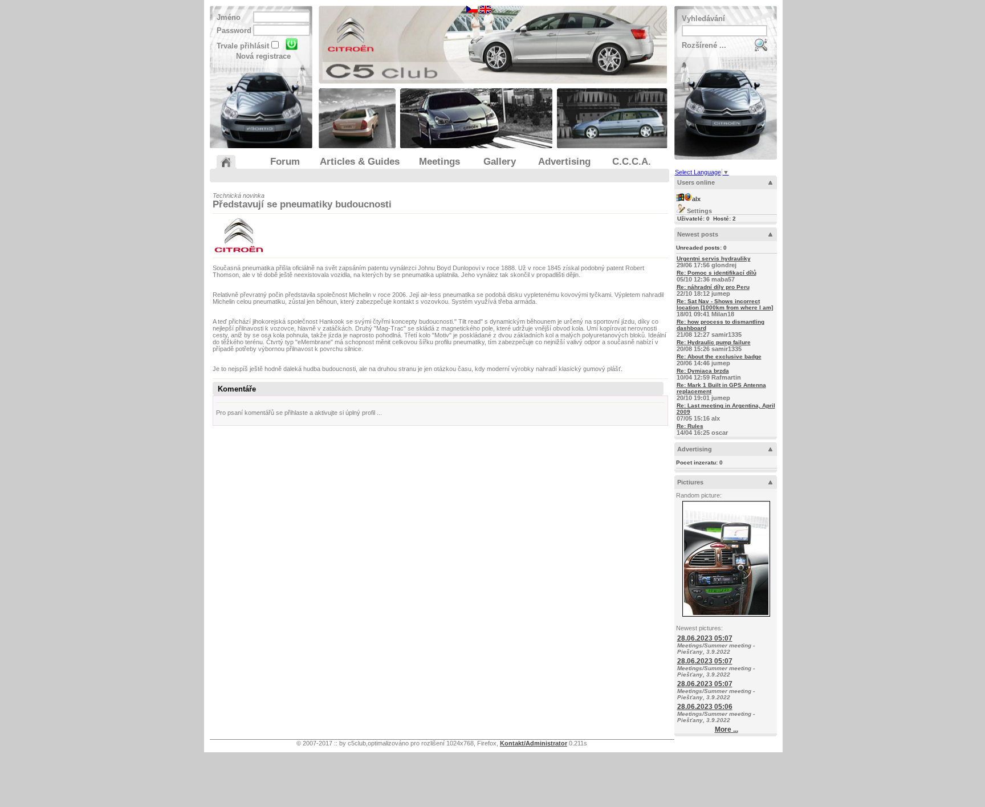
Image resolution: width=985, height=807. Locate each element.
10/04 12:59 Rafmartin (709, 374)
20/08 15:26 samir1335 (714, 345)
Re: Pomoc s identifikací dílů (716, 273)
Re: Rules (690, 426)
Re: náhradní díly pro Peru (713, 287)
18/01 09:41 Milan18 (725, 307)
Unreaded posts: (701, 247)
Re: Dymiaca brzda (703, 371)
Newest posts (697, 234)
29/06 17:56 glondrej (714, 261)
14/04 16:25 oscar (702, 429)
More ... (726, 729)
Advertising (694, 449)
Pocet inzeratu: (699, 462)
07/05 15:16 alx (726, 412)
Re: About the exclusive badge (719, 356)
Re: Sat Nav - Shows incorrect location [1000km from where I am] (725, 304)
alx (696, 198)
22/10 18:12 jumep (713, 290)
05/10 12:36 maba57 (716, 276)
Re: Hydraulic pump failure (714, 342)
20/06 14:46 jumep (719, 359)
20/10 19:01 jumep (721, 391)
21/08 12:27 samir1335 (720, 328)
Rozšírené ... (704, 45)
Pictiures (690, 482)
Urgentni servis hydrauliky (714, 258)
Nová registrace (263, 56)
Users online (696, 182)
